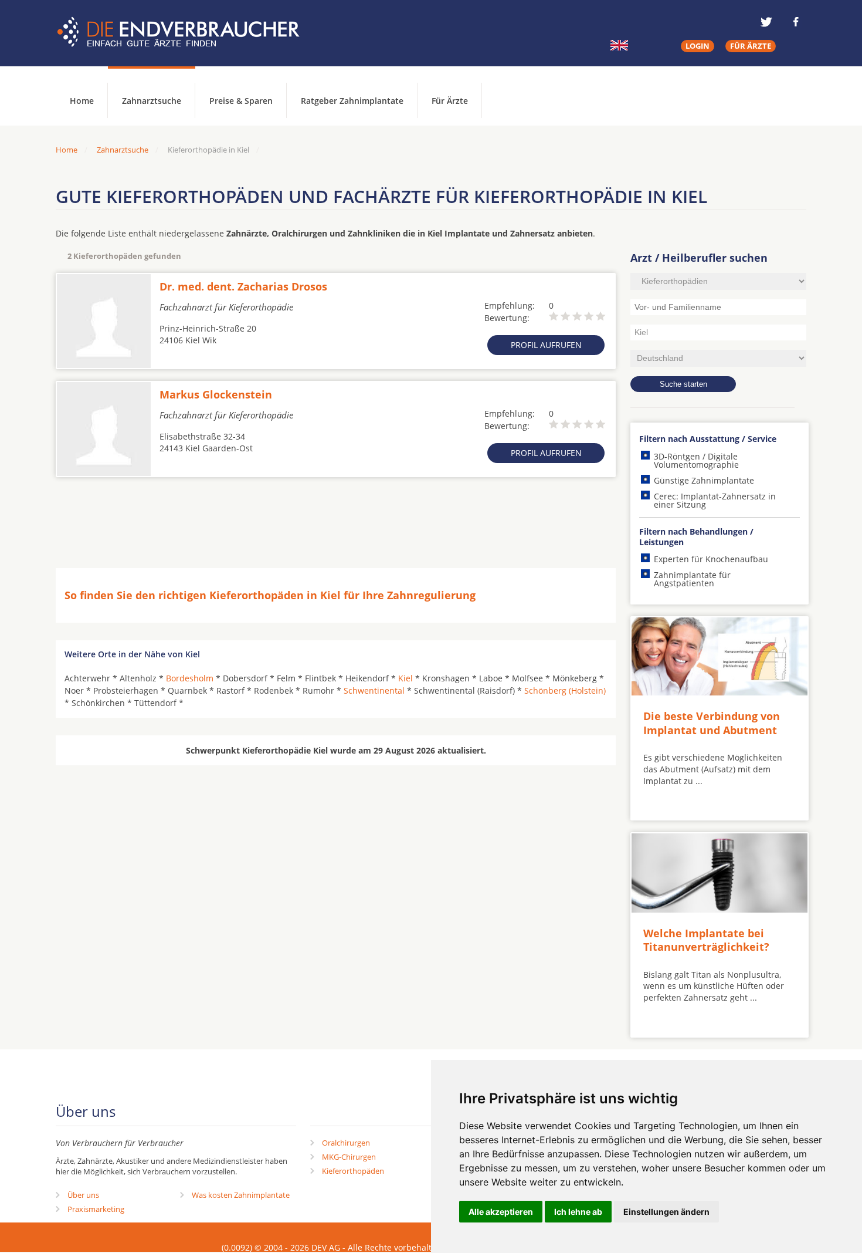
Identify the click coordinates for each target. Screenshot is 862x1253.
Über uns (83, 1195)
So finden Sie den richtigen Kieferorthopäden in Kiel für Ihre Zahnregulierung (270, 595)
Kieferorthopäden (353, 1171)
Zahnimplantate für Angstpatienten (692, 579)
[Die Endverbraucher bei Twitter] (766, 22)
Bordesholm (189, 678)
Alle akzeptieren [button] (501, 1212)
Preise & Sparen (241, 100)
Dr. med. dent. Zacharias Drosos (243, 286)
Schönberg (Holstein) (565, 690)
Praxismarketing (95, 1209)
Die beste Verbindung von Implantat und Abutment (711, 723)
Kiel (405, 678)
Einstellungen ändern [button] (666, 1212)
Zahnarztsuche (151, 100)
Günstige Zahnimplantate (704, 480)
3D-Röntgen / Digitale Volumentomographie (696, 460)
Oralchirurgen (346, 1142)
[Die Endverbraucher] (187, 32)
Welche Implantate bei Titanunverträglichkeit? (706, 940)
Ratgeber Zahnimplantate (352, 100)
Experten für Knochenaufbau (711, 559)
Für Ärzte (450, 100)
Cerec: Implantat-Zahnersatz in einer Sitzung (715, 500)
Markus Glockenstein (215, 394)
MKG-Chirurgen (349, 1156)
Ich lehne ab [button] (578, 1212)
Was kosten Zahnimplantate (241, 1195)
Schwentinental (374, 690)
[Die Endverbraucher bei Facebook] (796, 22)
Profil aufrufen (546, 344)
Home (66, 149)
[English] (619, 45)
